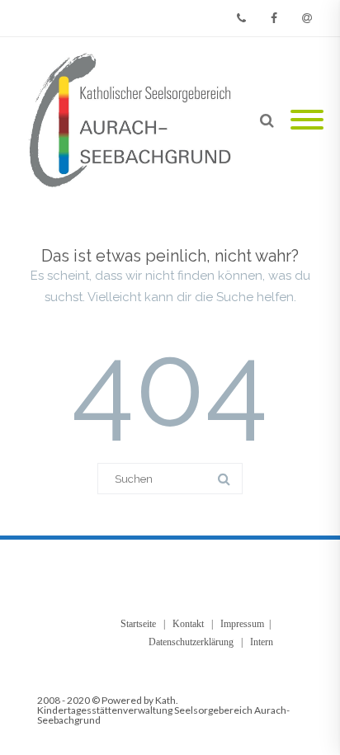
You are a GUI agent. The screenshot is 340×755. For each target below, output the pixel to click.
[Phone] (240, 18)
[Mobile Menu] (306, 121)
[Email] (306, 18)
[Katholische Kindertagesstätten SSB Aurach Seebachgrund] (133, 121)
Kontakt (188, 624)
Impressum (242, 624)
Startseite (138, 624)
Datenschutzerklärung (191, 642)
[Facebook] (273, 18)
